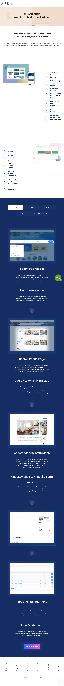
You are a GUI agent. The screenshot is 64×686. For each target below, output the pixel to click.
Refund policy (27, 666)
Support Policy (17, 666)
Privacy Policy (6, 666)
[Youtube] (40, 677)
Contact (58, 666)
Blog (48, 666)
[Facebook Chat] (34, 677)
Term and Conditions (38, 666)
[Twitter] (37, 677)
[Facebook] (31, 677)
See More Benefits (32, 646)
